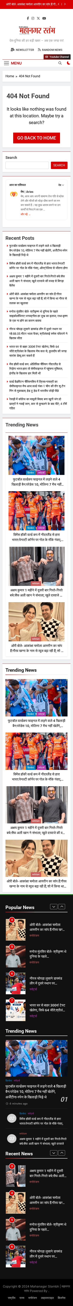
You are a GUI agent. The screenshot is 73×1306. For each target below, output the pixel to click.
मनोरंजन (36, 583)
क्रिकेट (30, 473)
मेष (59, 185)
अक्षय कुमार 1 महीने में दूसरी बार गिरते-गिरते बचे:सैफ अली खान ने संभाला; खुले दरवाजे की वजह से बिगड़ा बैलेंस (37, 281)
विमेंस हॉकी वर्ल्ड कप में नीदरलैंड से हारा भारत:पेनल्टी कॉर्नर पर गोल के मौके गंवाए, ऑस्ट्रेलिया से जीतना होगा (36, 540)
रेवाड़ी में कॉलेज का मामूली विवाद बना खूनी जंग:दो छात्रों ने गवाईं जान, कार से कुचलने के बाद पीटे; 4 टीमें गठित (38, 403)
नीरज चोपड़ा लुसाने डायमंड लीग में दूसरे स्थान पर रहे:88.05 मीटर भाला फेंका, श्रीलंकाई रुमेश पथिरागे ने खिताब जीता (38, 333)
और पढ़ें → (26, 214)
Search (11, 157)
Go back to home (36, 138)
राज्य (21, 1298)
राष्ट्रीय (11, 1298)
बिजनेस (61, 1298)
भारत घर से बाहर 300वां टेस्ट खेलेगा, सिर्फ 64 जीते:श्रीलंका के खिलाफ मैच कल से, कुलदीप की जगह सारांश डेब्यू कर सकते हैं (38, 351)
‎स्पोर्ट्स (41, 473)
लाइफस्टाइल (47, 1298)
